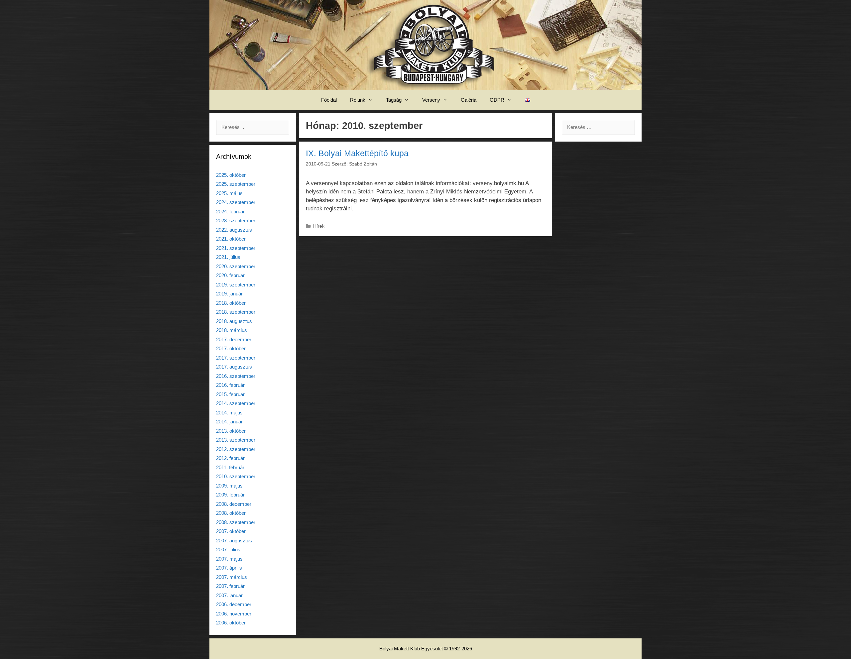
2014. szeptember (235, 403)
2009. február (230, 494)
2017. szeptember (235, 358)
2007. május (229, 559)
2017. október (231, 348)
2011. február (230, 467)
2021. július (228, 257)
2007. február (230, 586)
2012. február (230, 458)
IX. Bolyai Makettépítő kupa (357, 153)
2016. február (230, 385)
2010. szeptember (235, 476)
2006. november (233, 613)
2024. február (230, 211)
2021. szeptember (235, 248)
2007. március (231, 577)
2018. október (231, 303)
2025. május (229, 193)
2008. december (233, 504)
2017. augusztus (234, 367)
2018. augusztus (234, 321)
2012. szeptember (235, 449)
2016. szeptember (235, 376)
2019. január (229, 293)
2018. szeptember (235, 312)
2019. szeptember (235, 284)
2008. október (231, 513)
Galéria (468, 100)
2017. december (233, 339)
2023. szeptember (235, 220)
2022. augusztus (234, 230)
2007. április (229, 568)
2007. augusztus (234, 540)
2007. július (228, 549)
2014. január (229, 421)
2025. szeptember (235, 184)
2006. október (231, 622)
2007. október (231, 531)
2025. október (231, 175)
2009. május (229, 486)
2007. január (229, 595)
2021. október (231, 239)
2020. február (230, 275)
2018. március (231, 330)
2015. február (230, 394)
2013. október (231, 431)
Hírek (318, 226)
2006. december (233, 604)
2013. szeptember (235, 440)
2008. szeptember (235, 522)
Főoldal (329, 100)
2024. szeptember (235, 202)
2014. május (229, 412)
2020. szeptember (235, 266)
